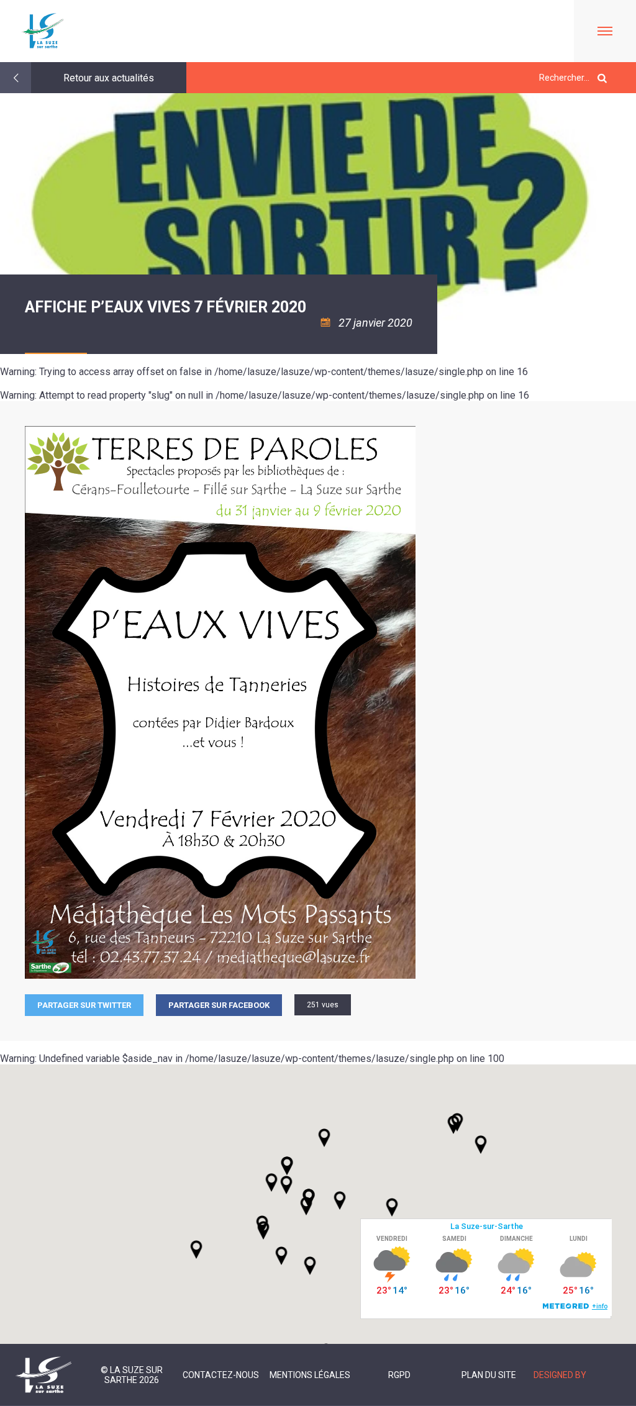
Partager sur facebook (219, 1005)
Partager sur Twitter (84, 1005)
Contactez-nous (221, 1375)
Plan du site (488, 1375)
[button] (339, 1200)
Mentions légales (310, 1375)
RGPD (399, 1375)
